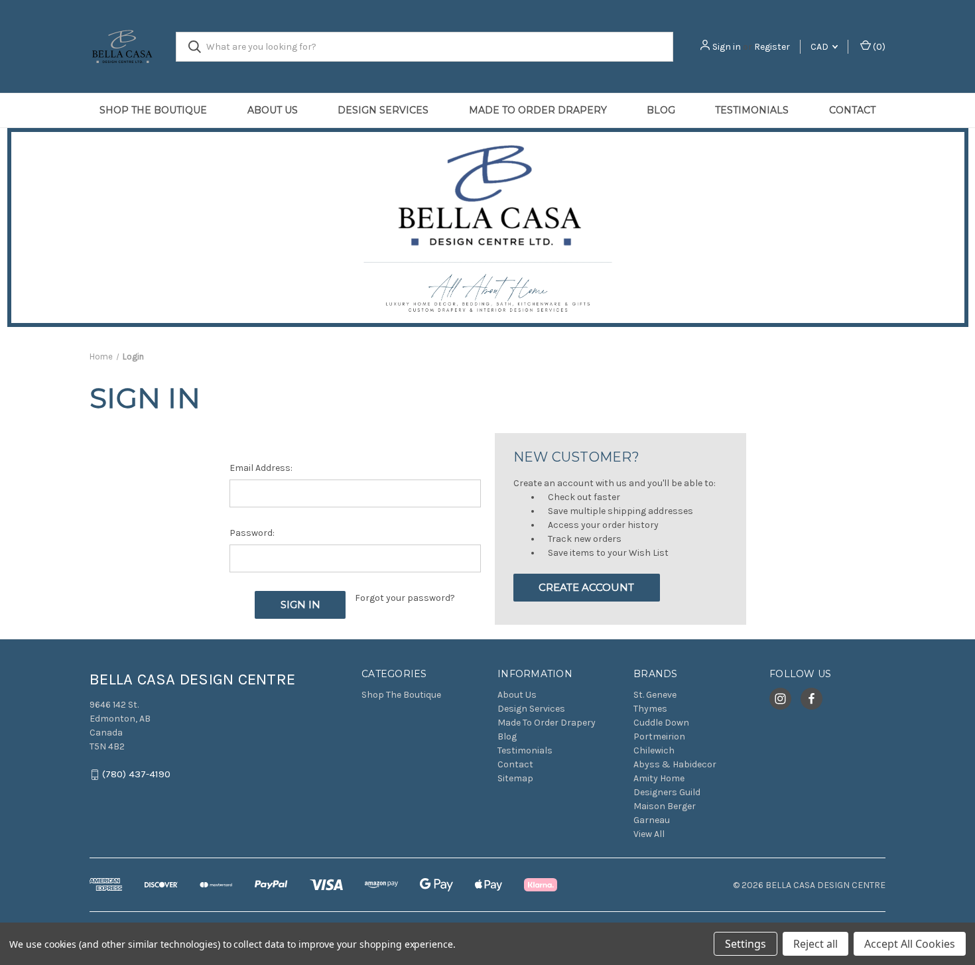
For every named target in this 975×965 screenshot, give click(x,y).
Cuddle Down (661, 722)
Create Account (586, 587)
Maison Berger (664, 806)
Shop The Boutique (153, 110)
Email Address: (260, 468)
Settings (745, 943)
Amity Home (658, 778)
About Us (272, 110)
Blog (661, 110)
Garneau (651, 820)
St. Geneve (655, 694)
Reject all (815, 943)
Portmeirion (659, 736)
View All (649, 834)
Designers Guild (666, 792)
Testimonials (752, 110)
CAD (820, 46)
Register (772, 46)
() (878, 46)
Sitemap (515, 778)
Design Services (383, 110)
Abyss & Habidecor (674, 764)
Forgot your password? (405, 598)
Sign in (726, 46)
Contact (852, 110)
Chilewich (654, 750)
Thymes (650, 708)
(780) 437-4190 (136, 775)
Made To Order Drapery (538, 110)
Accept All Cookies (909, 943)
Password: (252, 533)
